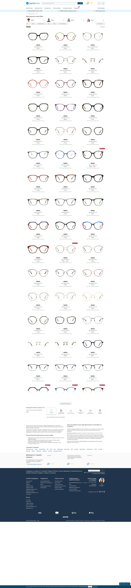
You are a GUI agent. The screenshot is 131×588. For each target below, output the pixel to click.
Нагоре (38, 520)
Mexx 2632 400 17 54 (93, 212)
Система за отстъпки (59, 484)
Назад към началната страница (31, 520)
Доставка (28, 482)
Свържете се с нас (29, 508)
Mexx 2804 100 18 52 (93, 259)
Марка (33, 23)
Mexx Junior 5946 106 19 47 (93, 46)
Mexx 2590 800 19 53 (38, 94)
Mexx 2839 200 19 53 (65, 354)
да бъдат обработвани (100, 472)
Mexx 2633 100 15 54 (38, 117)
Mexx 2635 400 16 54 (38, 259)
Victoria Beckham (42, 449)
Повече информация (83, 586)
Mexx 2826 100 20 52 (65, 330)
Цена (49, 23)
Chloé (72, 449)
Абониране (102, 470)
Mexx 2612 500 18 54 (38, 188)
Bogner (36, 449)
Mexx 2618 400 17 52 (65, 188)
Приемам (90, 586)
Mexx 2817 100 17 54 (65, 141)
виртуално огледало (32, 439)
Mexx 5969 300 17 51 (93, 377)
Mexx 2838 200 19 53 (93, 70)
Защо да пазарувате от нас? (31, 506)
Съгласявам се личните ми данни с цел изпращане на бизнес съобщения (95, 473)
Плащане (27, 484)
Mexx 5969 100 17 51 (38, 377)
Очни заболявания (72, 485)
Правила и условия (29, 487)
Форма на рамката (41, 23)
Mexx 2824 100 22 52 (38, 330)
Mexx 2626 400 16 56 (65, 212)
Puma (55, 449)
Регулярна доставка (58, 481)
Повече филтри (62, 23)
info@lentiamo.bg (93, 485)
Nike (47, 449)
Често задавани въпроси (45, 481)
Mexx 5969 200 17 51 (65, 377)
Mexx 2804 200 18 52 (38, 283)
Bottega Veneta (60, 449)
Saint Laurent (66, 449)
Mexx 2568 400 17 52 (38, 46)
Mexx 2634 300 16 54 (93, 236)
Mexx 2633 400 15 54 (38, 236)
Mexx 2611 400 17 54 (93, 165)
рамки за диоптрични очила (49, 425)
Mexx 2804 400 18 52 (93, 283)
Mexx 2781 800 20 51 (65, 259)
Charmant (50, 451)
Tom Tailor (100, 449)
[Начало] (26, 13)
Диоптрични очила (31, 13)
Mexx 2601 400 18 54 (93, 94)
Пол (27, 23)
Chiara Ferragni (82, 449)
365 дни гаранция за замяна (45, 486)
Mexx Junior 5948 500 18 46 (65, 70)
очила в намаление (82, 441)
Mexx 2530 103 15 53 (65, 117)
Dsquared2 (28, 451)
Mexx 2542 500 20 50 (65, 165)
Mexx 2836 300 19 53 (38, 354)
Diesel (51, 449)
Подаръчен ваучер (29, 486)
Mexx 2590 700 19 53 (65, 46)
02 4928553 (94, 484)
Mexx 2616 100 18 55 (93, 117)
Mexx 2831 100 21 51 (65, 94)
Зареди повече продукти (65, 403)
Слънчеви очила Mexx (57, 451)
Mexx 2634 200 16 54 (65, 236)
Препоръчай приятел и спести (60, 486)
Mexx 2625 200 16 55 (38, 212)
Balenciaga (45, 451)
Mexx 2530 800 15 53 (38, 165)
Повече (27, 411)
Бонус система (57, 482)
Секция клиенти (43, 487)
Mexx (27, 26)
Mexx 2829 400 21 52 (93, 330)
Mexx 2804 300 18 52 (65, 283)
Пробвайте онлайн (125, 583)
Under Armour (38, 451)
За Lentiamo (28, 500)
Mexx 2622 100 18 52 (93, 188)
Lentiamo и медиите (29, 503)
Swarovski (76, 449)
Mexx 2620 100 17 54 (38, 141)
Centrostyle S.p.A (90, 449)
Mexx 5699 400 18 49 (93, 354)
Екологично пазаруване (59, 489)
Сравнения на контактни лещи (74, 490)
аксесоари (92, 441)
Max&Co (33, 451)
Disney (95, 449)
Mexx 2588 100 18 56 (38, 70)
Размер (54, 23)
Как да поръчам (29, 481)
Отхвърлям (95, 586)
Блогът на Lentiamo (29, 504)
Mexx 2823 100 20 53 (93, 141)
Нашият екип (28, 501)
